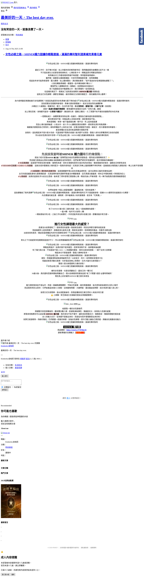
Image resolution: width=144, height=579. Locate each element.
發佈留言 (5, 390)
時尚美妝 (19, 35)
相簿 (7, 39)
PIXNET (55, 547)
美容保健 (18, 368)
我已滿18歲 (5, 574)
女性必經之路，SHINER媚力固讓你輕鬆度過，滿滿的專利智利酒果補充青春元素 (53, 54)
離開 (12, 574)
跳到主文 (4, 24)
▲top (3, 372)
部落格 (8, 42)
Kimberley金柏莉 (7, 346)
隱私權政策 (84, 547)
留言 (28, 359)
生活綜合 (18, 365)
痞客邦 (23, 359)
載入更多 (5, 376)
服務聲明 (93, 547)
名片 (7, 45)
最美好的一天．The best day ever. (27, 17)
